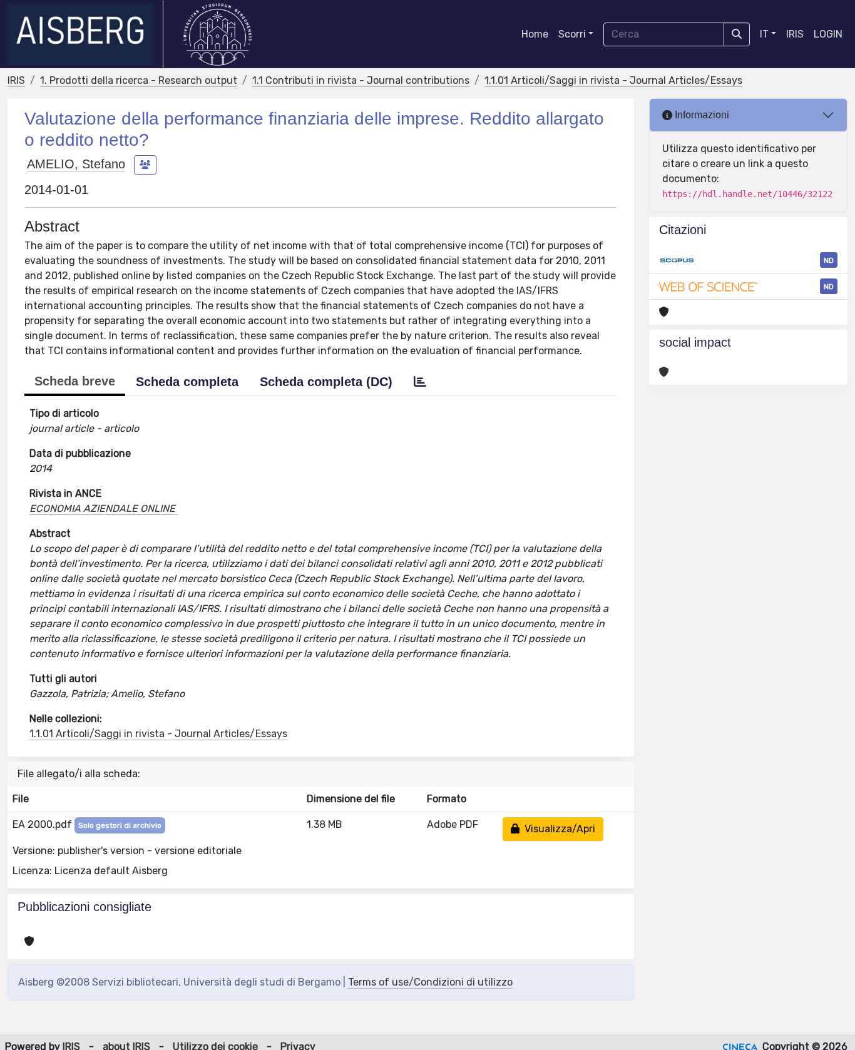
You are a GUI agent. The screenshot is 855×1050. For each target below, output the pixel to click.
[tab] (420, 382)
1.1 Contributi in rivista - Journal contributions (360, 80)
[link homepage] (85, 34)
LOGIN (828, 34)
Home (534, 34)
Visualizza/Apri (557, 829)
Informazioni (700, 115)
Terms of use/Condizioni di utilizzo (430, 982)
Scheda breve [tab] (74, 381)
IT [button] (764, 34)
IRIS (795, 34)
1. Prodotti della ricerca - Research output (138, 80)
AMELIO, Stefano (76, 164)
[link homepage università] (217, 34)
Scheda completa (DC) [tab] (326, 382)
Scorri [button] (572, 34)
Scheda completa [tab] (187, 382)
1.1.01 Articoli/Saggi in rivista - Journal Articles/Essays (613, 80)
